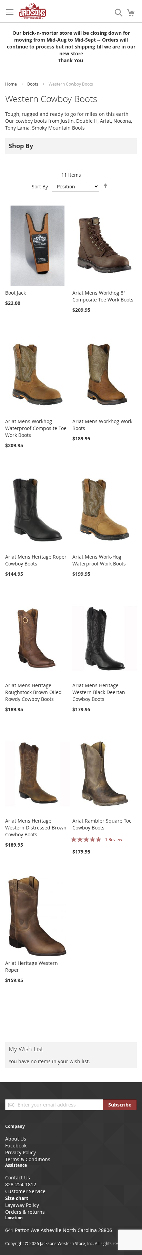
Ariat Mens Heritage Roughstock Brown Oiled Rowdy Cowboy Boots (33, 692)
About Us (15, 1138)
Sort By (40, 186)
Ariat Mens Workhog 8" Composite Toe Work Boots (102, 296)
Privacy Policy (20, 1152)
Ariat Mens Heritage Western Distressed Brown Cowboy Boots (36, 827)
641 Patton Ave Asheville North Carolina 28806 (58, 1230)
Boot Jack (15, 292)
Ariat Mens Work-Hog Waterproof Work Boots (99, 560)
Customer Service (25, 1191)
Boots (33, 84)
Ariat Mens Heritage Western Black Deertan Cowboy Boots (98, 692)
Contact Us (17, 1177)
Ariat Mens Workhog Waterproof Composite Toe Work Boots (36, 428)
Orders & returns (25, 1212)
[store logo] (32, 11)
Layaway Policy (22, 1205)
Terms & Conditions (27, 1159)
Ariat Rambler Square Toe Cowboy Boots (102, 824)
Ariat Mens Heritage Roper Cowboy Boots (36, 560)
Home (11, 84)
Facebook (16, 1145)
